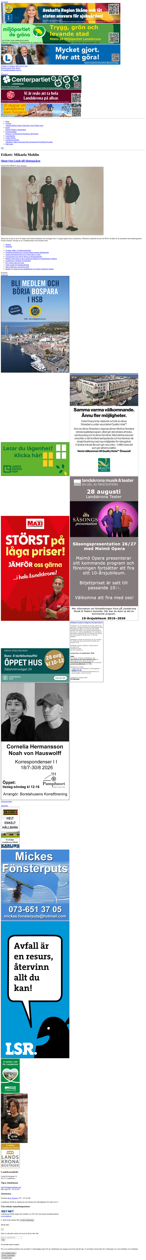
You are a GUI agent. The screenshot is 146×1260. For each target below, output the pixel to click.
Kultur (19, 125)
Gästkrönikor (21, 130)
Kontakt (50, 142)
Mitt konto (9, 144)
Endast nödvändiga (8, 1255)
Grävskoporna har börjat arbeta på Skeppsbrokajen (23, 257)
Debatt (8, 130)
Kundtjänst (42, 142)
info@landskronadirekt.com (11, 1187)
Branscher (19, 134)
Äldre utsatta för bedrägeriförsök (17, 265)
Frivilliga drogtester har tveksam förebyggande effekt (27, 252)
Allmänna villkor (11, 142)
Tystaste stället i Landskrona (18, 250)
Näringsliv (26, 125)
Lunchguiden (10, 136)
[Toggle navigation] (2, 72)
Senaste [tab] (8, 244)
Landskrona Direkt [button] (12, 140)
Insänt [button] (7, 128)
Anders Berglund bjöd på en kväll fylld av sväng (22, 254)
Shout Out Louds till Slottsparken (20, 160)
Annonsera (22, 142)
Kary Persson (21, 166)
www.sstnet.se (6, 1216)
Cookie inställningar (27, 1220)
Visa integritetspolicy (9, 1253)
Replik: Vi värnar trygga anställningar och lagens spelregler (29, 269)
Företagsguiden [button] (11, 132)
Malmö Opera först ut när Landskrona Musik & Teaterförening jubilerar (31, 259)
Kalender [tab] (8, 246)
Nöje (32, 125)
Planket (14, 130)
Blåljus (14, 125)
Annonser (4, 2)
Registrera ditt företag (30, 134)
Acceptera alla (6, 1258)
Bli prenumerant (32, 142)
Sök (3, 1240)
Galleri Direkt (10, 138)
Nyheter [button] (8, 123)
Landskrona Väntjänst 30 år (18, 261)
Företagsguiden (6, 801)
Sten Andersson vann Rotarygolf (17, 267)
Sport (41, 125)
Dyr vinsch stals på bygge (14, 263)
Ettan (7, 121)
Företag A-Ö (10, 134)
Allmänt (8, 125)
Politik (36, 125)
